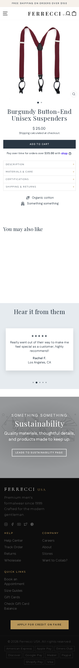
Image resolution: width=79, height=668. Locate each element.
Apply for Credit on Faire (39, 624)
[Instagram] (6, 524)
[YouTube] (19, 524)
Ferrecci (25, 489)
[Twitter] (25, 524)
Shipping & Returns (21, 186)
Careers (48, 540)
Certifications (17, 179)
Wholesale (12, 560)
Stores (47, 553)
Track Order (13, 547)
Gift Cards (12, 597)
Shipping (24, 133)
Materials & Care (19, 171)
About (47, 547)
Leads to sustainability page (39, 452)
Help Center (13, 540)
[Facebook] (12, 524)
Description (15, 164)
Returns (10, 553)
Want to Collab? (55, 560)
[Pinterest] (32, 524)
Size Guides (13, 590)
